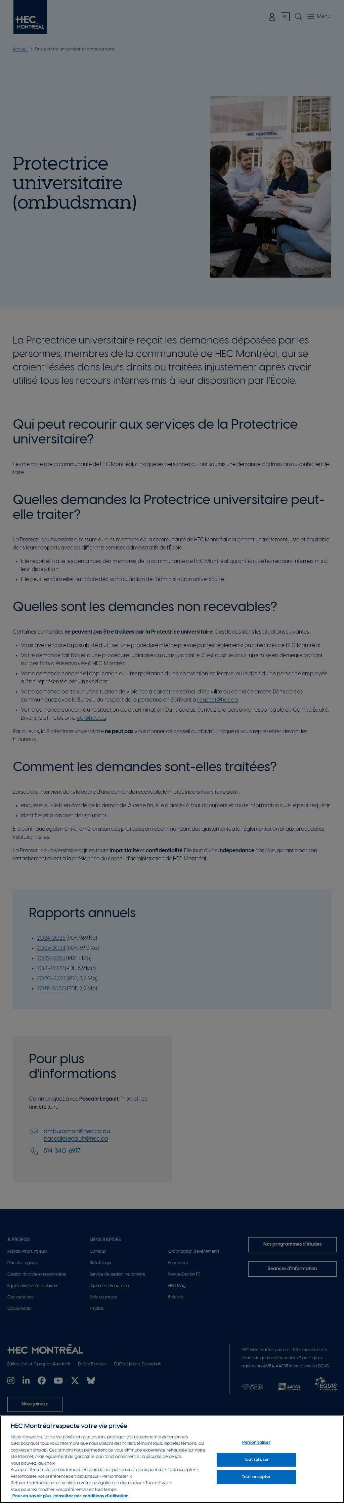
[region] (172, 1459)
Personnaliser (256, 1442)
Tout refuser (256, 1460)
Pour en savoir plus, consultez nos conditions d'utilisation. (71, 1496)
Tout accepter (256, 1477)
